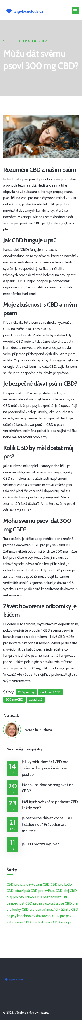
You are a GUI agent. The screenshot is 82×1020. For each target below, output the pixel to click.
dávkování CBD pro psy (53, 916)
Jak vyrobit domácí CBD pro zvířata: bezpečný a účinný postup (45, 768)
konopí (66, 922)
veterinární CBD (19, 922)
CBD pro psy (26, 692)
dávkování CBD (50, 692)
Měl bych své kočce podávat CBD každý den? (50, 805)
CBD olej (62, 891)
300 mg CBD (14, 699)
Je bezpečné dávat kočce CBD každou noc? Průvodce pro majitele (47, 824)
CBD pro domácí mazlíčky (41, 909)
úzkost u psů (54, 903)
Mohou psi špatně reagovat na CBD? (47, 787)
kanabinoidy (26, 916)
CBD (10, 891)
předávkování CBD (46, 922)
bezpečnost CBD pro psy (25, 903)
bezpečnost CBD (56, 897)
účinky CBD (33, 897)
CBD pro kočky (62, 884)
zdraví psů (35, 699)
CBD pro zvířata (43, 891)
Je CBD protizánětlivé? (40, 844)
